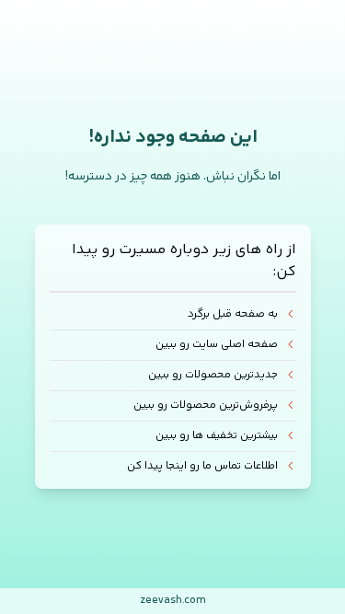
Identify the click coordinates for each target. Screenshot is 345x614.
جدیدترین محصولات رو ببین (213, 375)
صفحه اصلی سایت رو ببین (216, 344)
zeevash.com (173, 600)
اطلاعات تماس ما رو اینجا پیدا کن (202, 466)
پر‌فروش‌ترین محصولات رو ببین (205, 405)
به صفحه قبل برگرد (233, 314)
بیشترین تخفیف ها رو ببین (216, 436)
